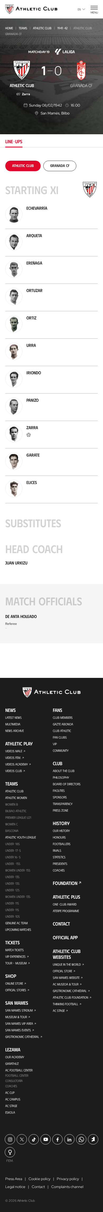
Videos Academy (16, 764)
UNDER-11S (12, 903)
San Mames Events (18, 1030)
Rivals (57, 850)
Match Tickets (14, 950)
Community (60, 750)
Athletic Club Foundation (70, 997)
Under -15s (12, 863)
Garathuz (12, 1063)
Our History (61, 830)
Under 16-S (13, 857)
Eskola (10, 1112)
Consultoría (14, 1080)
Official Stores (15, 990)
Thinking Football (65, 1004)
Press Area (13, 1178)
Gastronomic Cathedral (22, 1036)
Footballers (62, 844)
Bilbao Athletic (15, 811)
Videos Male (13, 751)
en (79, 9)
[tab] (23, 165)
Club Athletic (62, 730)
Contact (61, 924)
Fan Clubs (60, 737)
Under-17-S (13, 850)
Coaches (11, 1086)
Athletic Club (42, 28)
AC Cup (10, 1092)
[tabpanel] (51, 402)
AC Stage (11, 1106)
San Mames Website (66, 977)
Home (9, 28)
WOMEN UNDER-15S (17, 870)
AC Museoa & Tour (65, 984)
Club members (63, 717)
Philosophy (61, 777)
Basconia (11, 830)
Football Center (16, 1075)
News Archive (14, 730)
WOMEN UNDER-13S (17, 896)
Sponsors (60, 797)
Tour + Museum (16, 963)
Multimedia (12, 724)
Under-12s (12, 890)
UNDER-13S (12, 883)
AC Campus (12, 1099)
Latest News (13, 717)
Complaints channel (67, 1186)
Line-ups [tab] (13, 141)
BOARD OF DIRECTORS (67, 784)
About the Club (63, 771)
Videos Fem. (13, 757)
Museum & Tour (16, 1017)
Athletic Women (16, 797)
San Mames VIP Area (19, 1023)
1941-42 (62, 28)
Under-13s (12, 877)
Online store (14, 983)
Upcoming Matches (18, 929)
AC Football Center (18, 1070)
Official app (65, 937)
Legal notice (15, 1186)
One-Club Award (65, 904)
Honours (59, 837)
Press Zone (60, 810)
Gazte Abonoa (63, 724)
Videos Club (13, 771)
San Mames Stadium (19, 1010)
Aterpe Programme (66, 911)
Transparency (62, 804)
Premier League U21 (18, 817)
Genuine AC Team (16, 923)
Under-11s (12, 910)
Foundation (65, 883)
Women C (11, 824)
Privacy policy (68, 1178)
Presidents (60, 863)
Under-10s (12, 916)
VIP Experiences (15, 956)
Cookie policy (39, 1178)
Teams (23, 28)
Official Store (62, 971)
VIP (55, 744)
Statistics (59, 857)
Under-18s (12, 844)
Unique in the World (67, 964)
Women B (11, 804)
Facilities (59, 790)
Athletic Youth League (20, 837)
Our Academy (14, 1057)
